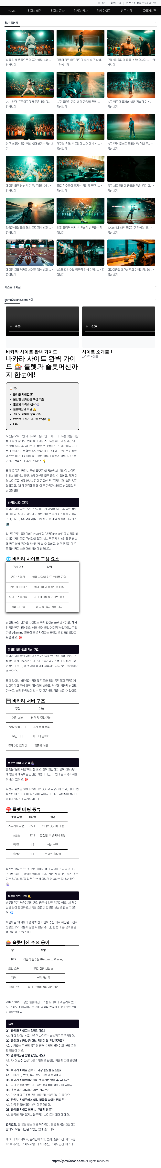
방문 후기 (126, 11)
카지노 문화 (57, 11)
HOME (11, 11)
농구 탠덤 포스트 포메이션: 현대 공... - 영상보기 (130, 146)
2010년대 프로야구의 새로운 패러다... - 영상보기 (29, 104)
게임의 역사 (80, 11)
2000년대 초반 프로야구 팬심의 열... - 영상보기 (129, 230)
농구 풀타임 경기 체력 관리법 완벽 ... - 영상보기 (79, 104)
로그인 (101, 3)
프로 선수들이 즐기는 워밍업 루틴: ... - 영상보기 (79, 188)
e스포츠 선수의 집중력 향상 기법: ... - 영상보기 (80, 272)
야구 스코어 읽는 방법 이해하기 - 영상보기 (29, 146)
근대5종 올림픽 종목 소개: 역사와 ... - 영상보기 (131, 62)
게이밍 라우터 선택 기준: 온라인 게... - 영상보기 (28, 188)
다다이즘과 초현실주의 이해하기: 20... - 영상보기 (130, 272)
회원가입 (116, 3)
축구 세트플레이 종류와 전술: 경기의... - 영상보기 (131, 188)
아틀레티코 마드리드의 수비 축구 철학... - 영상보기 (80, 62)
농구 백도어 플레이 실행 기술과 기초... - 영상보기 (131, 104)
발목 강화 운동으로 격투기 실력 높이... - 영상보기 (29, 62)
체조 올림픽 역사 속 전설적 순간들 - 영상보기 (79, 230)
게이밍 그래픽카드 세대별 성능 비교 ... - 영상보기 (29, 272)
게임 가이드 (103, 11)
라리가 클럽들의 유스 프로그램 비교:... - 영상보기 (29, 230)
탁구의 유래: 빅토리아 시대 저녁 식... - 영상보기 (79, 146)
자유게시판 (149, 11)
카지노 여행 (34, 11)
